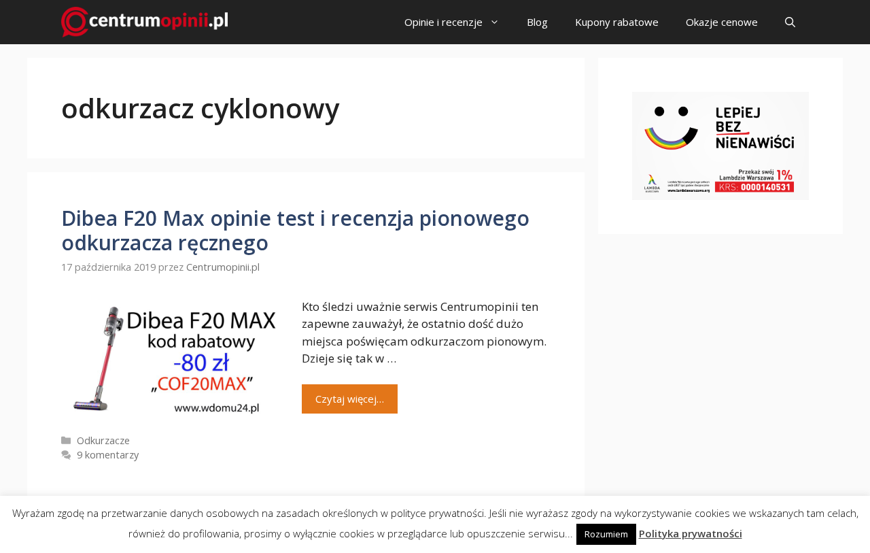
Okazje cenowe (722, 22)
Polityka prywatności (690, 533)
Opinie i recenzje (443, 22)
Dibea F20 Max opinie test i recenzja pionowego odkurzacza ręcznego (295, 230)
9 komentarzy (108, 454)
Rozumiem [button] (606, 534)
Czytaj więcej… (349, 398)
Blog (537, 22)
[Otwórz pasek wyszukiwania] (790, 22)
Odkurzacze (103, 440)
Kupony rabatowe (617, 22)
